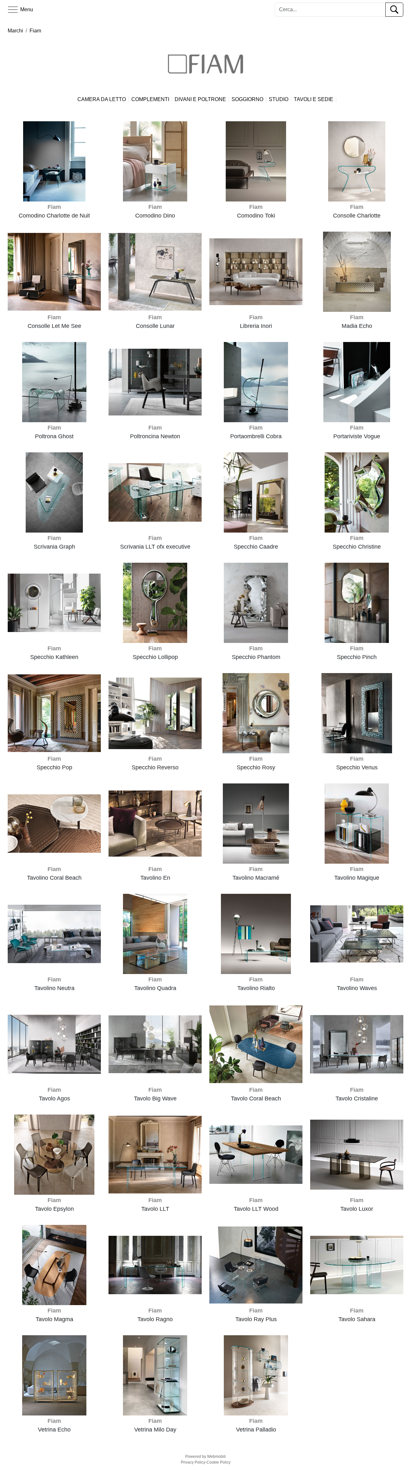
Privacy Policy (193, 1462)
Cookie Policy (218, 1462)
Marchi (15, 30)
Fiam (35, 30)
